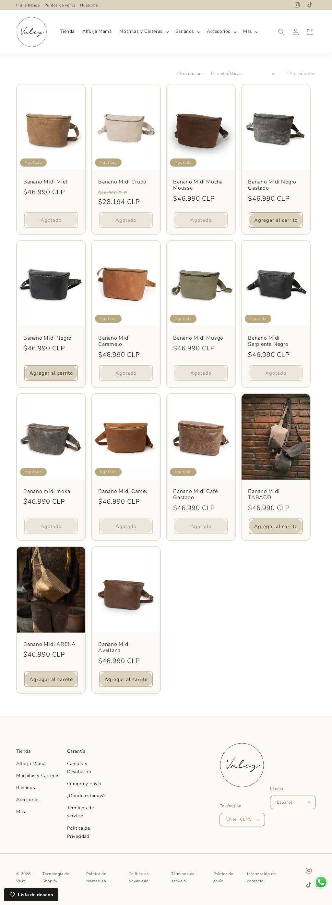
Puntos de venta (59, 5)
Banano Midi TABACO (264, 494)
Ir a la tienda (28, 5)
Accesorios (28, 800)
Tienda (23, 751)
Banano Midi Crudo (122, 182)
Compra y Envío (84, 784)
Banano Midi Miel (45, 182)
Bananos (25, 788)
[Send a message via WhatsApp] (321, 882)
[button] (143, 31)
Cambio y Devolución (79, 767)
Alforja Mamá (30, 763)
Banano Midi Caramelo (114, 341)
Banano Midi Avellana (114, 647)
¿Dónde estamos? (86, 796)
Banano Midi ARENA (49, 644)
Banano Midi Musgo (198, 338)
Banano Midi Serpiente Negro (268, 341)
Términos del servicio (81, 812)
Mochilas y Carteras (37, 776)
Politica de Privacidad (78, 832)
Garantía (76, 751)
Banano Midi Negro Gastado (272, 185)
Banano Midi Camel (123, 491)
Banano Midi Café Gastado (195, 494)
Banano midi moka (46, 491)
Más (20, 812)
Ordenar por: (191, 73)
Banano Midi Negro (47, 338)
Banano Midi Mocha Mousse (198, 185)
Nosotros (89, 5)
